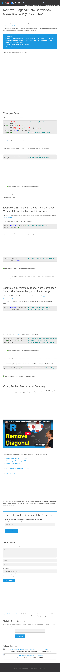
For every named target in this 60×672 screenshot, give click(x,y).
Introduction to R (10, 473)
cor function (41, 152)
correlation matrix (20, 152)
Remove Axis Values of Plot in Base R (16, 463)
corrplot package (7, 217)
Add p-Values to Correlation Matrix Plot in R (17, 468)
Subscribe (11, 531)
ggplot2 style (46, 296)
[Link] (2, 3)
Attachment (6, 568)
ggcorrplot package (8, 298)
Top (56, 668)
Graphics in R (9, 471)
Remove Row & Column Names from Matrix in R (19, 466)
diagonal (19, 334)
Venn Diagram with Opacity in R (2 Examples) (30, 657)
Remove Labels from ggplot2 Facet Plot (16, 458)
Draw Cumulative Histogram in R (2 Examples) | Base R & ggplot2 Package (30, 651)
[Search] (22, 3)
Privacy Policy (18, 626)
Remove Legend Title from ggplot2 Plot (16, 461)
